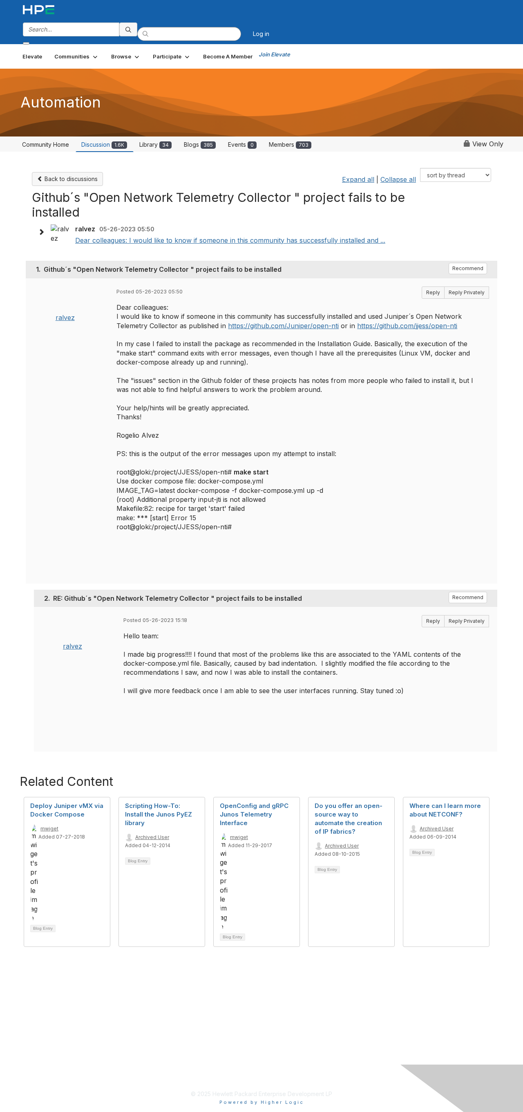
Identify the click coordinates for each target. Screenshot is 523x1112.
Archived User (152, 837)
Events (241, 144)
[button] (76, 56)
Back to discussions (70, 178)
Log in (261, 33)
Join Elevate (274, 54)
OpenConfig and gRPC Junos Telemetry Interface (254, 814)
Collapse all (398, 179)
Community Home (45, 144)
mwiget (49, 829)
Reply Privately (467, 292)
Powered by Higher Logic (261, 1102)
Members (288, 144)
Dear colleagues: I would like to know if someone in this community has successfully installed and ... (230, 240)
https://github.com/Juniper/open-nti (283, 326)
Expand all (358, 179)
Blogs (198, 144)
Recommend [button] (467, 268)
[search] (128, 29)
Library (154, 144)
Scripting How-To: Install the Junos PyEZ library (158, 814)
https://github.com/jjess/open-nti (407, 326)
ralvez (65, 317)
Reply (433, 292)
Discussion (102, 144)
